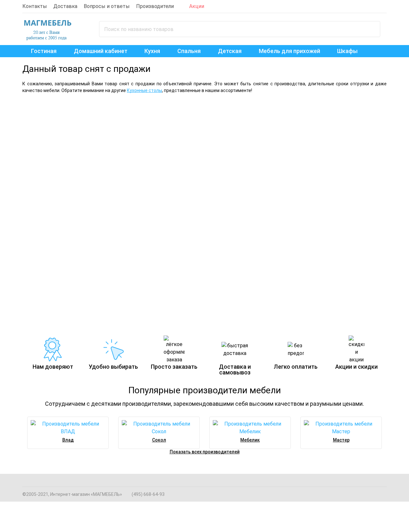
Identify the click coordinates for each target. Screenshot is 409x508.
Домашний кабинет (100, 51)
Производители (155, 6)
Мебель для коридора (246, 237)
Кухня (152, 51)
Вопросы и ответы (107, 6)
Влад (68, 440)
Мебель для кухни (145, 237)
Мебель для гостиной (293, 114)
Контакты (34, 6)
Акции (196, 6)
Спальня (189, 51)
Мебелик (250, 440)
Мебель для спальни (73, 114)
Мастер (341, 440)
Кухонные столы (144, 90)
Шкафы (347, 51)
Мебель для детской (56, 237)
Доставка (65, 6)
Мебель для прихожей (289, 51)
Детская (230, 51)
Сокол (159, 440)
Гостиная (44, 51)
